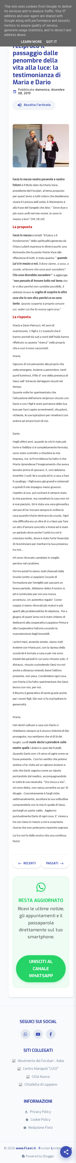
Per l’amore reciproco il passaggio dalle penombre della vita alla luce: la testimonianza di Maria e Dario (39, 64)
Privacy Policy (38, 1112)
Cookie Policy (38, 1119)
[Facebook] (51, 1034)
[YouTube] (38, 1034)
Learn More (31, 42)
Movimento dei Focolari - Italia (41, 1061)
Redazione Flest (38, 1127)
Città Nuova (41, 1076)
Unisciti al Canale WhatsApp (41, 969)
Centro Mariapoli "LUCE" (40, 1068)
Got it (51, 42)
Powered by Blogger (40, 1156)
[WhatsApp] (25, 1034)
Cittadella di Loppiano (40, 1084)
